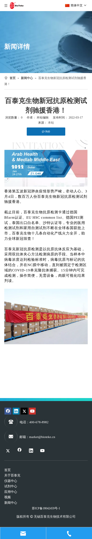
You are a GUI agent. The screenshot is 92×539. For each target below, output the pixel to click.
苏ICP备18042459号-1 (46, 508)
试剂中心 (10, 486)
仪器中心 (10, 481)
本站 (51, 122)
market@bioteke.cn (42, 437)
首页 (7, 470)
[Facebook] (7, 411)
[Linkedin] (16, 411)
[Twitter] (24, 411)
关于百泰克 (12, 475)
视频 (7, 497)
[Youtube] (32, 411)
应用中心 (10, 492)
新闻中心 (10, 502)
